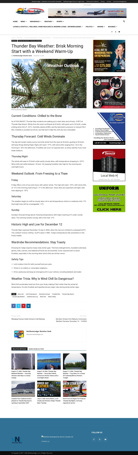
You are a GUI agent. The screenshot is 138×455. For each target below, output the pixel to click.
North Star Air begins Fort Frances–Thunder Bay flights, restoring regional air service (74, 401)
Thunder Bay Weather (18, 296)
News (23, 21)
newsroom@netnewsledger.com (61, 441)
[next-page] (16, 407)
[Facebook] (112, 31)
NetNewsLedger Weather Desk (22, 55)
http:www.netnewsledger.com (34, 334)
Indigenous (35, 21)
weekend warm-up (32, 296)
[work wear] (109, 92)
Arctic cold (21, 294)
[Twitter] (115, 31)
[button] (124, 22)
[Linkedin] (28, 306)
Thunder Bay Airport (68, 294)
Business (111, 27)
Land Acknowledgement (120, 1)
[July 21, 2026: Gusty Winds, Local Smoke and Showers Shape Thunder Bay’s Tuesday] (49, 389)
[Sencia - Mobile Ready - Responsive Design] (109, 165)
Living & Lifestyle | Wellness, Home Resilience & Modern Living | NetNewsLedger (47, 27)
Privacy (103, 1)
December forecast (44, 294)
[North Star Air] (87, 13)
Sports (59, 21)
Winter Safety (52, 296)
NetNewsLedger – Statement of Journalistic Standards (46, 1)
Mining (100, 27)
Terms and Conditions (92, 1)
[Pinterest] (23, 306)
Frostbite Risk (56, 294)
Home (15, 21)
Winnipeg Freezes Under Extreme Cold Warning (28, 319)
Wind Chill (43, 296)
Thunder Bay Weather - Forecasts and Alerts (37, 38)
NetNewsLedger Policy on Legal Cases (73, 1)
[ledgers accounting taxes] (109, 129)
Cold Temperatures (31, 294)
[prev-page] (12, 407)
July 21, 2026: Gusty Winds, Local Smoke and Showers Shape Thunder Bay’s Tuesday (49, 401)
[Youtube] (119, 31)
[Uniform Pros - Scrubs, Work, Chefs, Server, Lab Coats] (109, 198)
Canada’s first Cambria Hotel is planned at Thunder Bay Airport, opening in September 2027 (21, 401)
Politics (89, 27)
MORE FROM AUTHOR (36, 349)
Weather (48, 21)
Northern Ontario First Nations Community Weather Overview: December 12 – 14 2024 (71, 320)
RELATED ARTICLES (19, 349)
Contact (109, 1)
